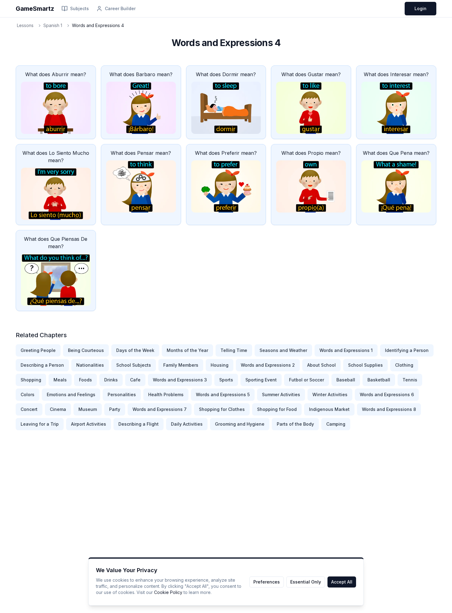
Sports (226, 379)
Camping (335, 424)
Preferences (266, 581)
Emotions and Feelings (71, 394)
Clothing (404, 365)
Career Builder (120, 8)
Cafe (135, 379)
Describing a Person (42, 365)
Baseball (345, 379)
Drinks (111, 379)
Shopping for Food (277, 409)
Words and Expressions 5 (223, 394)
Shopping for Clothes (222, 409)
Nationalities (90, 365)
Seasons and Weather (283, 350)
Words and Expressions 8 (389, 409)
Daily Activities (187, 424)
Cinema (58, 409)
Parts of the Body (295, 424)
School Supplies (365, 365)
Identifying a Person (407, 350)
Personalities (122, 394)
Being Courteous (86, 350)
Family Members (180, 365)
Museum (87, 409)
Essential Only (305, 581)
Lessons (25, 25)
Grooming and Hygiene (239, 424)
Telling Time (233, 350)
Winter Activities (329, 394)
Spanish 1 (52, 25)
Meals (60, 379)
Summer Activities (281, 394)
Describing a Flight (138, 424)
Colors (27, 394)
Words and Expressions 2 (268, 365)
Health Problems (166, 394)
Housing (219, 365)
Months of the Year (187, 350)
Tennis (409, 379)
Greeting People (38, 350)
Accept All (341, 581)
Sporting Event (261, 379)
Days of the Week (135, 350)
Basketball (378, 379)
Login (420, 8)
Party (114, 409)
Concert (29, 409)
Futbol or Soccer (306, 379)
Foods (85, 379)
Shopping (31, 379)
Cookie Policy (168, 592)
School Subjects (133, 365)
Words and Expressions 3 (180, 379)
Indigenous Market (329, 409)
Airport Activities (88, 424)
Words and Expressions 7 (160, 409)
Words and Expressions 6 (387, 394)
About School (321, 365)
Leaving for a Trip (40, 424)
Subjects (79, 8)
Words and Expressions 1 (346, 350)
